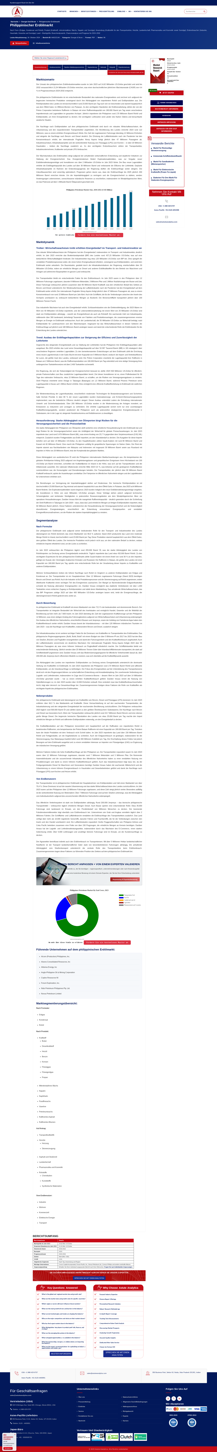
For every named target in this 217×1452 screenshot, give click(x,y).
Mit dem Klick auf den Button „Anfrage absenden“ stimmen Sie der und (104, 744)
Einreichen (108, 754)
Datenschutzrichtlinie (90, 745)
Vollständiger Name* (87, 710)
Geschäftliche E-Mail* (87, 721)
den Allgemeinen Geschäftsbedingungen (113, 745)
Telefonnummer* (85, 732)
